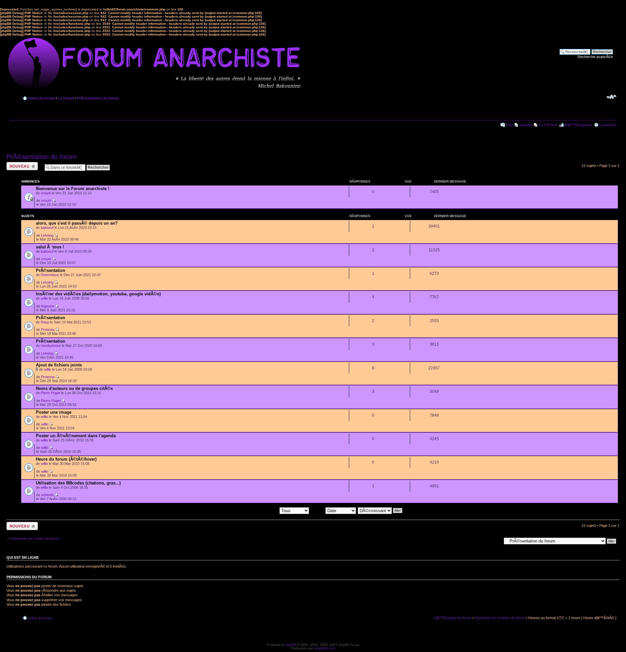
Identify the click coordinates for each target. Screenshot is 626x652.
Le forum (66, 98)
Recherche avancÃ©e (595, 57)
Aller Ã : (495, 541)
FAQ (509, 125)
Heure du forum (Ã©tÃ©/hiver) (66, 459)
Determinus (50, 275)
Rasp (45, 322)
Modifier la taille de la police (611, 97)
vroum (46, 193)
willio (44, 298)
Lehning (47, 235)
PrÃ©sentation (50, 270)
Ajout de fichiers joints (59, 365)
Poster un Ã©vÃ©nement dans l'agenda (76, 435)
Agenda (526, 125)
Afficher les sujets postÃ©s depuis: (251, 510)
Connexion (607, 125)
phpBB (291, 644)
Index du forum (41, 98)
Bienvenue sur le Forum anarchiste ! (72, 188)
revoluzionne (51, 346)
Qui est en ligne (23, 557)
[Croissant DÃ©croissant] (380, 510)
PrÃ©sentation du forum (98, 98)
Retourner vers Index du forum (34, 539)
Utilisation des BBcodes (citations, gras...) (78, 483)
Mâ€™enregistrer (578, 125)
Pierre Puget (50, 393)
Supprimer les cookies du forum (500, 618)
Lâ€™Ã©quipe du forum (452, 618)
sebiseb (47, 495)
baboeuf (47, 228)
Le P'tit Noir (548, 125)
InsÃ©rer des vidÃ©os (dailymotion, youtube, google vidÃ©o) (98, 293)
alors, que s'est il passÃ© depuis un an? (77, 223)
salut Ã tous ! (50, 246)
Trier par (318, 510)
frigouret (47, 306)
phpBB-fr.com (325, 648)
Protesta (47, 330)
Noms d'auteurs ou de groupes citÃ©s (74, 388)
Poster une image (53, 412)
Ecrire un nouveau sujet (21, 166)
